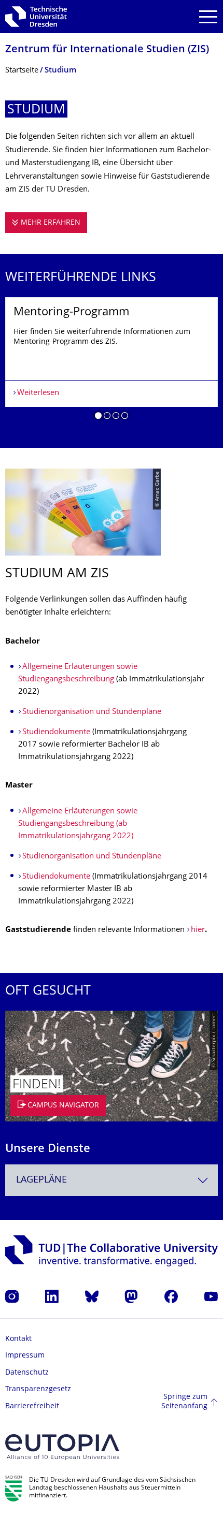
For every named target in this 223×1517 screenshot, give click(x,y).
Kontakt (18, 1339)
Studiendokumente (57, 732)
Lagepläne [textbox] (41, 1180)
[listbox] (111, 362)
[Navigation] (208, 16)
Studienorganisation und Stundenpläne (91, 712)
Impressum (25, 1355)
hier (198, 930)
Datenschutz (27, 1372)
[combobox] (111, 1180)
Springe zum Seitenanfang (184, 1402)
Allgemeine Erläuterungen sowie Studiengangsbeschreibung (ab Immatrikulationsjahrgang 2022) (77, 824)
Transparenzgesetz (38, 1389)
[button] (98, 417)
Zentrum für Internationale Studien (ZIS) (107, 50)
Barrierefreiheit (32, 1406)
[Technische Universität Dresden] (36, 16)
